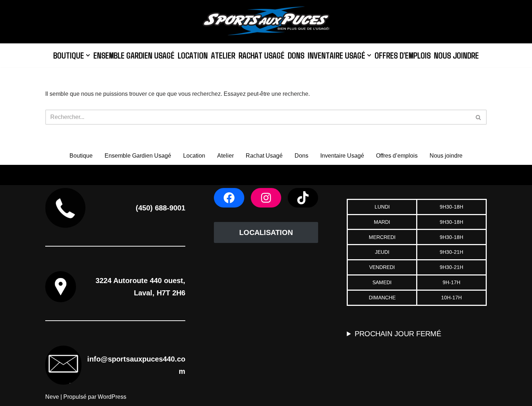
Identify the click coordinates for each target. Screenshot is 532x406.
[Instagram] (266, 198)
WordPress (112, 397)
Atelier (223, 55)
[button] (88, 55)
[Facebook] (229, 198)
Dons (296, 55)
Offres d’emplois (403, 55)
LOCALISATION (266, 232)
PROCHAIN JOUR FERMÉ (398, 334)
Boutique (81, 156)
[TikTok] (303, 198)
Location (193, 55)
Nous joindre (456, 55)
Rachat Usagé (261, 55)
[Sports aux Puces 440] (266, 22)
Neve (52, 397)
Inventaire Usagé (342, 156)
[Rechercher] (478, 117)
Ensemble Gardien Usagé (133, 55)
